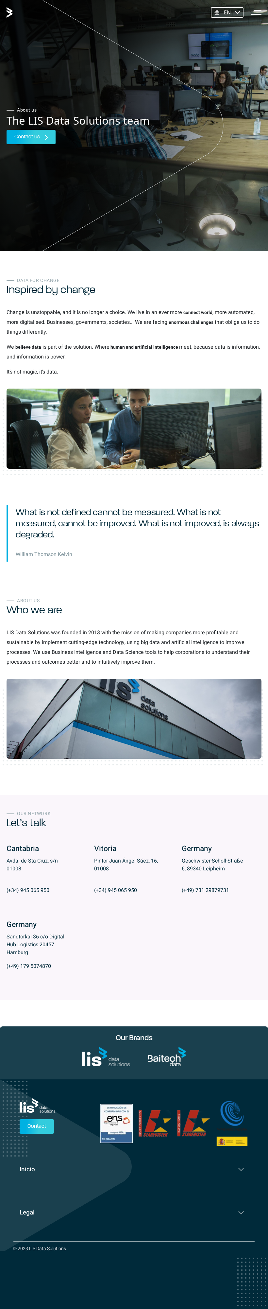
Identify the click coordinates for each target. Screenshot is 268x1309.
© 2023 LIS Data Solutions (39, 1248)
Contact (36, 1126)
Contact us (27, 137)
